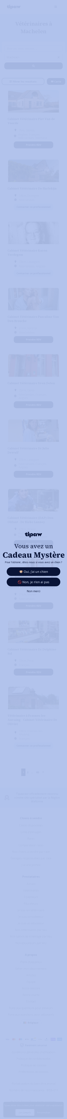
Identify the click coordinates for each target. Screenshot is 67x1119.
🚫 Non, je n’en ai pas (33, 582)
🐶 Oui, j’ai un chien (33, 572)
